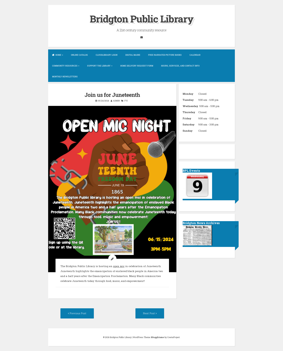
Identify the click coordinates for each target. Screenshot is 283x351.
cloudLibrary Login (106, 55)
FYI (126, 100)
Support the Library (99, 65)
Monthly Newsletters (65, 76)
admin (116, 100)
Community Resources (64, 65)
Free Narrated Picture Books (165, 55)
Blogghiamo (157, 337)
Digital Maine (132, 55)
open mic (118, 266)
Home (58, 55)
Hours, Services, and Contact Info (180, 65)
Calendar (194, 55)
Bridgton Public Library (141, 18)
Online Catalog (79, 55)
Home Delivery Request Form (136, 65)
